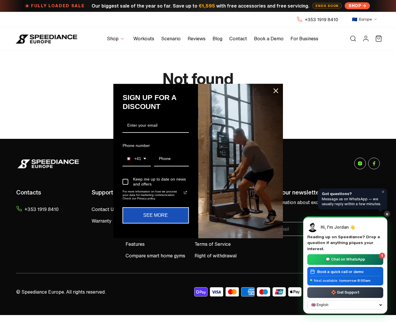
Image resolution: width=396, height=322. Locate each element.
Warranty (101, 220)
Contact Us (104, 209)
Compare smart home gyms (155, 255)
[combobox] (137, 159)
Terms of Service (213, 244)
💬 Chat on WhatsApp (354, 258)
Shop (354, 6)
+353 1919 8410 (321, 19)
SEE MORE (155, 215)
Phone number (136, 145)
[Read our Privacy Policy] (185, 192)
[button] (116, 38)
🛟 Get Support (345, 292)
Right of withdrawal (216, 255)
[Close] (276, 91)
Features (135, 244)
